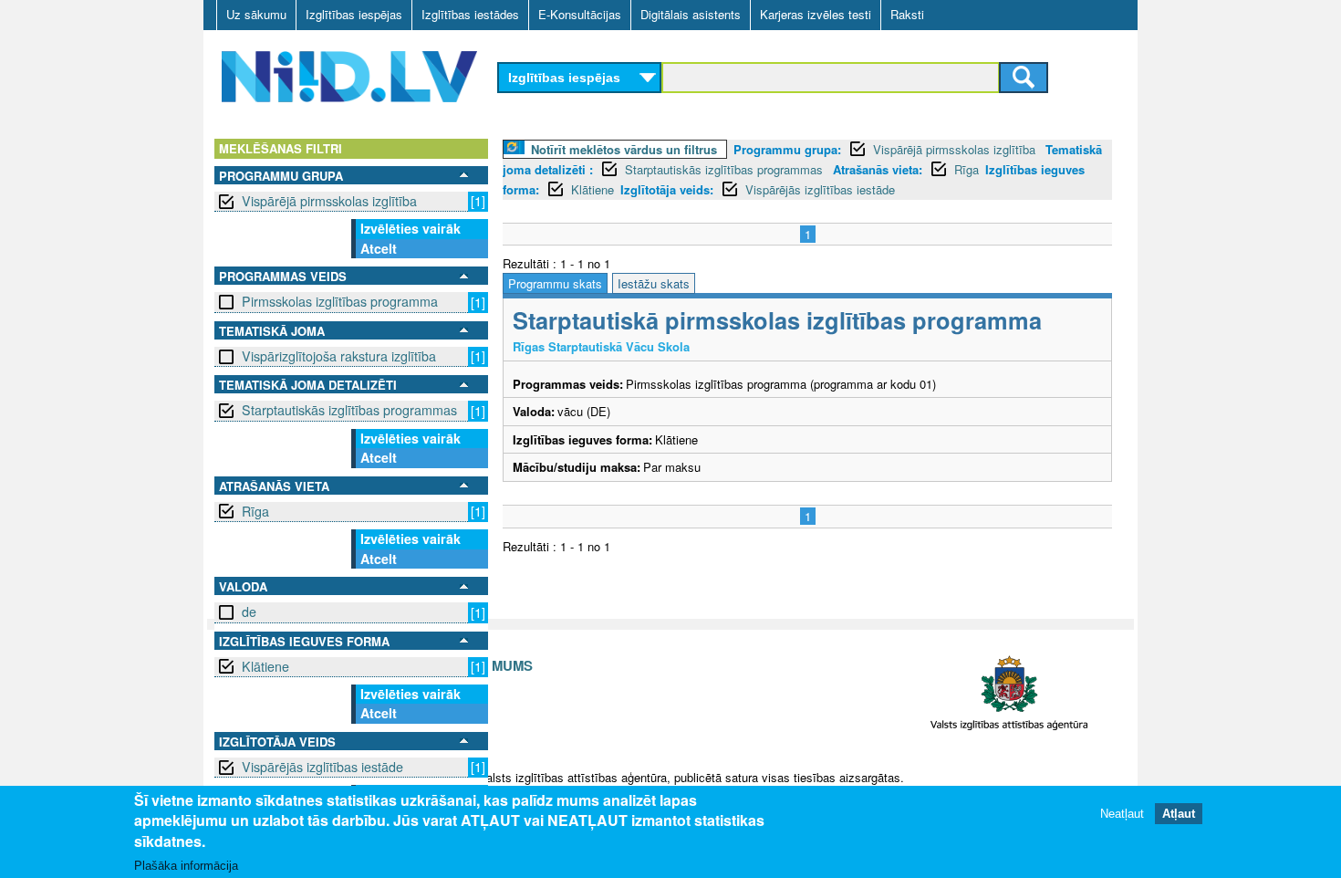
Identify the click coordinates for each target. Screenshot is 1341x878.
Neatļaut (1122, 814)
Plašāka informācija (186, 866)
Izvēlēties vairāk (410, 228)
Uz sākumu (256, 14)
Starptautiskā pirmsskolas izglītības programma (777, 320)
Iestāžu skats (654, 283)
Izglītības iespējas (354, 14)
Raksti (907, 14)
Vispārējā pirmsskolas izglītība (329, 201)
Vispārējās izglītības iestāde (322, 767)
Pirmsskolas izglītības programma (340, 301)
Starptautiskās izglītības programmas (349, 410)
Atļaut (1178, 814)
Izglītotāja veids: (666, 189)
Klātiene (265, 666)
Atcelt (378, 248)
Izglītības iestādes (470, 14)
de (249, 611)
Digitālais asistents (690, 14)
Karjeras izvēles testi (815, 14)
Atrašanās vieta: (877, 169)
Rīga (255, 511)
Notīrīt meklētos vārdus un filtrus (624, 149)
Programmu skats (555, 283)
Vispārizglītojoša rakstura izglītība (339, 356)
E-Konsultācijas (579, 14)
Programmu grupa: (787, 149)
